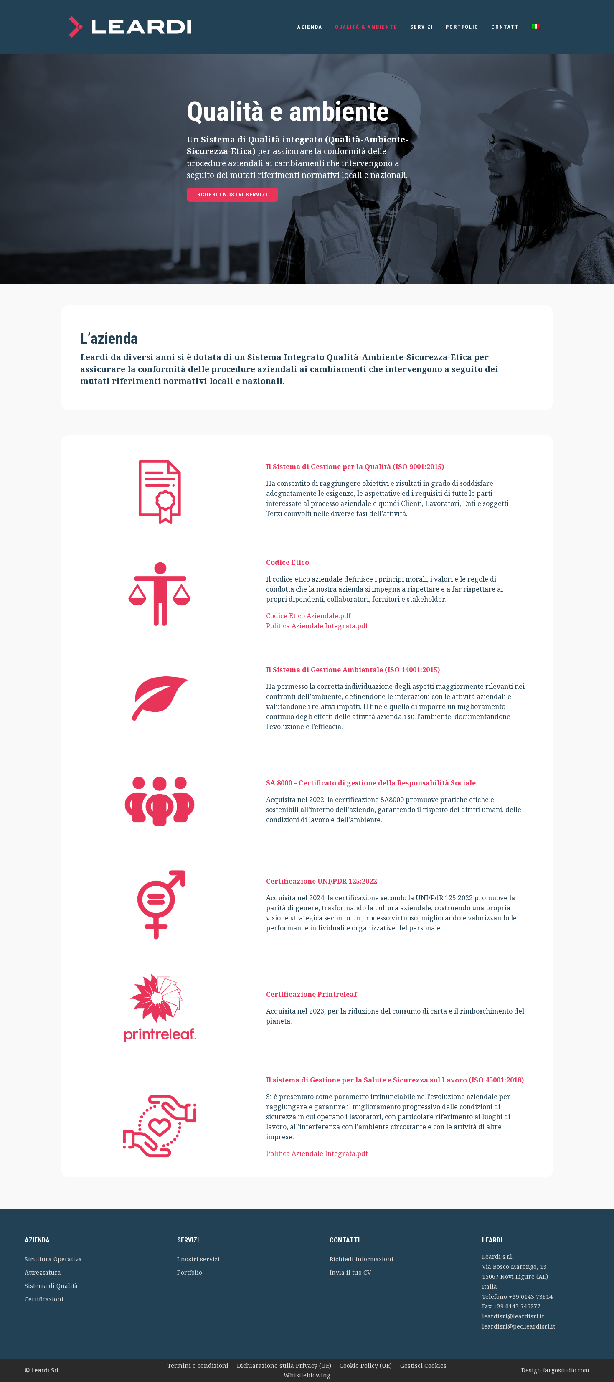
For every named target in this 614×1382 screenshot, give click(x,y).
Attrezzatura (43, 1272)
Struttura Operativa (53, 1259)
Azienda (309, 27)
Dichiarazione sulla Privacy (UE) (284, 1365)
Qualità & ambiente (366, 27)
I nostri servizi (198, 1259)
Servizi (421, 27)
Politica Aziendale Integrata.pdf (317, 625)
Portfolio (462, 27)
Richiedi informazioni (361, 1259)
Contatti (506, 27)
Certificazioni (44, 1299)
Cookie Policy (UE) (366, 1365)
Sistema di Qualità (51, 1286)
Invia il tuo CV (350, 1272)
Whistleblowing (307, 1375)
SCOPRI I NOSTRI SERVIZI (232, 194)
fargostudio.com (566, 1370)
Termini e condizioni (197, 1365)
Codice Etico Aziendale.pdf (308, 615)
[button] (540, 27)
